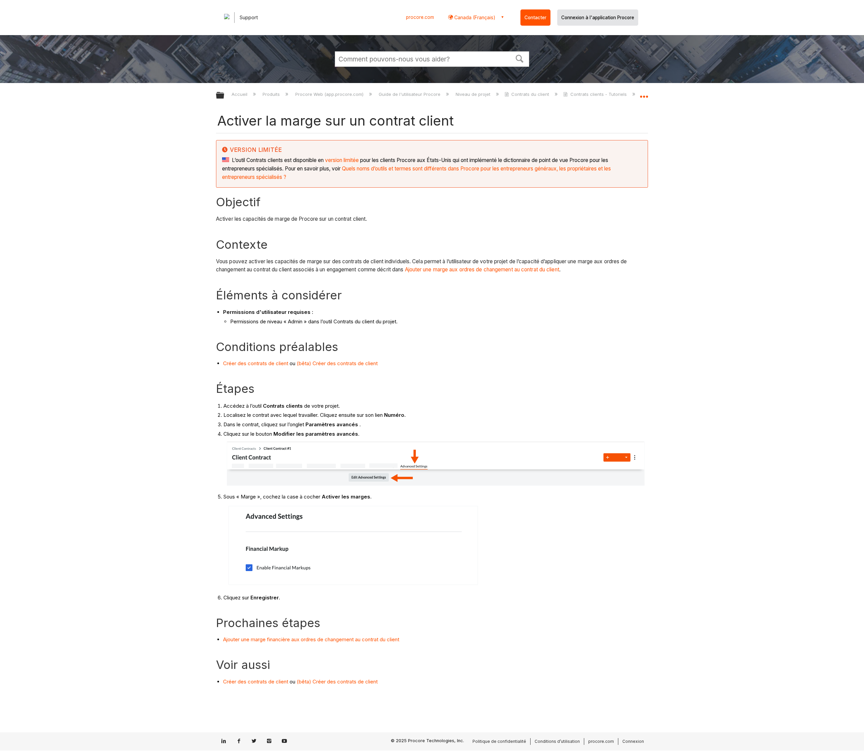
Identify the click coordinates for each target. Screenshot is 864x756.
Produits (272, 94)
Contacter (535, 17)
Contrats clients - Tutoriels (598, 94)
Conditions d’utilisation (557, 741)
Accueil (240, 94)
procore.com (420, 17)
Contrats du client (530, 94)
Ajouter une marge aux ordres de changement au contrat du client (482, 269)
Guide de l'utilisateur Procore (410, 94)
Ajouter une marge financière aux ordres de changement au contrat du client (311, 639)
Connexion (633, 741)
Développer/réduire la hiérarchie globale (224, 96)
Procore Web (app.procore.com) (329, 94)
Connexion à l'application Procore (597, 17)
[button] (519, 58)
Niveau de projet (474, 94)
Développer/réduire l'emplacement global (644, 93)
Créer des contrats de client (255, 363)
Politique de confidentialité (499, 741)
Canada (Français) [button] (474, 17)
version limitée (342, 160)
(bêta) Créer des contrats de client (337, 363)
